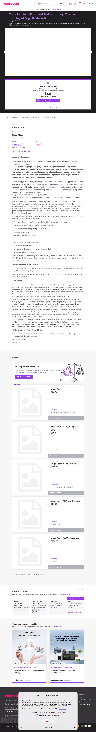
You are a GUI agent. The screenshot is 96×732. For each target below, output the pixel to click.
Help (57, 594)
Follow (48, 100)
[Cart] (75, 3)
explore (58, 626)
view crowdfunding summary (48, 107)
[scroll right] (91, 51)
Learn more (21, 609)
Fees (80, 697)
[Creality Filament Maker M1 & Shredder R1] (67, 647)
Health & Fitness (18, 144)
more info (15, 138)
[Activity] (79, 3)
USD (61, 3)
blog (23, 197)
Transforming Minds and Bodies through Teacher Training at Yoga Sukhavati (42, 16)
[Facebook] (6, 704)
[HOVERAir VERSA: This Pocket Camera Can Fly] (29, 647)
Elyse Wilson (15, 21)
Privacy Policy (9, 726)
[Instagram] (14, 704)
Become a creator (84, 702)
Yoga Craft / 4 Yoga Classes (66, 538)
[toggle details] (46, 682)
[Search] (37, 3)
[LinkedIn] (17, 704)
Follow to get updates (74, 612)
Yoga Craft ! (57, 389)
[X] (9, 704)
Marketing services (85, 699)
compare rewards (23, 377)
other (38, 144)
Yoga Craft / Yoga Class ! (64, 463)
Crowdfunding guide (68, 594)
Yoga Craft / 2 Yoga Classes (65, 501)
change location (57, 9)
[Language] (70, 4)
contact (21, 138)
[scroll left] (5, 51)
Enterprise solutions (85, 704)
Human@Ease (62, 184)
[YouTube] (12, 704)
